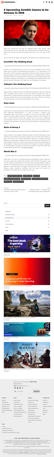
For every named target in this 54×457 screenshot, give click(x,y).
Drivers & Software (32, 406)
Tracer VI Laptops (18, 408)
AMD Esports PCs (18, 416)
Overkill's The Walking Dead (12, 178)
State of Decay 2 (26, 178)
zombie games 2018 (18, 181)
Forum (29, 422)
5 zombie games (28, 175)
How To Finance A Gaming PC (11, 337)
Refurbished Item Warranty (34, 420)
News (27, 227)
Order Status (31, 410)
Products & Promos (27, 214)
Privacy (4, 426)
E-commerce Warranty (33, 418)
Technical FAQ (31, 412)
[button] (44, 2)
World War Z (8, 181)
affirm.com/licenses (41, 453)
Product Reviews (27, 224)
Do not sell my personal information (10, 432)
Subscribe (36, 391)
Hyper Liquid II (17, 400)
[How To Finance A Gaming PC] (27, 329)
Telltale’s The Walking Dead (39, 178)
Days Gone (36, 175)
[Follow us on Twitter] (20, 388)
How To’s (27, 221)
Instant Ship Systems (7, 410)
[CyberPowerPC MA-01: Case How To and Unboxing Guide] (27, 271)
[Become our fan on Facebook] (15, 388)
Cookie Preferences (6, 428)
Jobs (44, 408)
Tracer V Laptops (18, 406)
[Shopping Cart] (46, 2)
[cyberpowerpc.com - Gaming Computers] (9, 2)
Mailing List (45, 402)
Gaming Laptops (6, 404)
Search (5, 203)
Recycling (45, 410)
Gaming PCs (5, 402)
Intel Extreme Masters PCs (20, 412)
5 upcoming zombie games (15, 175)
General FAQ (31, 414)
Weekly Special (5, 408)
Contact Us (30, 402)
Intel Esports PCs (18, 414)
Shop (6, 230)
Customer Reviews (47, 406)
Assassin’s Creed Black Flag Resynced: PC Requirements (17, 369)
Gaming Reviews (9, 15)
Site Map (45, 412)
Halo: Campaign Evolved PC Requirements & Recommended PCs (20, 317)
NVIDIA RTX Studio (18, 404)
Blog (44, 414)
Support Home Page (33, 400)
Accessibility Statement (7, 430)
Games (6, 15)
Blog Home (8, 211)
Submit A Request (32, 404)
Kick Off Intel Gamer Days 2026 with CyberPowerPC (16, 253)
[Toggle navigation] (51, 2)
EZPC (3, 412)
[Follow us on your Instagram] (22, 388)
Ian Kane (15, 15)
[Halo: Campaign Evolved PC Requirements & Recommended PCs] (27, 304)
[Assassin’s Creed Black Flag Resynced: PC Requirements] (27, 355)
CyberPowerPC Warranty (34, 416)
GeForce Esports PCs (19, 410)
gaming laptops (28, 147)
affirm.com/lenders (23, 452)
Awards (45, 404)
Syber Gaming (5, 406)
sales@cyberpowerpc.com (23, 385)
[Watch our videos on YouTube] (17, 388)
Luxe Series (16, 402)
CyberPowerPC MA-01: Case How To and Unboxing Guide (18, 285)
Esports (4, 400)
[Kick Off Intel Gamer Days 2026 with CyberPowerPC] (27, 243)
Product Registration (33, 408)
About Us (45, 400)
